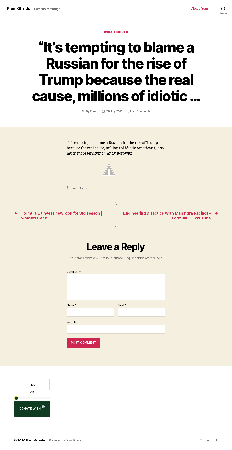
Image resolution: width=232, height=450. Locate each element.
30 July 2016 (114, 111)
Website (71, 322)
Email (122, 305)
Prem (93, 111)
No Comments (141, 111)
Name (71, 305)
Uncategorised (116, 32)
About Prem (199, 8)
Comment (74, 271)
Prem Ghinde (18, 8)
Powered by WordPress (65, 440)
